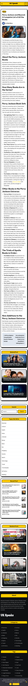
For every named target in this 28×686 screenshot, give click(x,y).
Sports (3, 457)
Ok (10, 684)
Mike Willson (10, 23)
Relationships (19, 659)
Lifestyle (4, 436)
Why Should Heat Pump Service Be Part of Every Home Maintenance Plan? (10, 498)
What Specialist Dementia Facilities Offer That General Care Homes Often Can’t (11, 511)
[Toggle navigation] (2, 4)
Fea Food (18, 665)
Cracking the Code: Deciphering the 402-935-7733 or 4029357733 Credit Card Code (13, 395)
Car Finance (6, 665)
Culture (4, 426)
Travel (3, 464)
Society (4, 454)
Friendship (5, 670)
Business (4, 423)
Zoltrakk (18, 673)
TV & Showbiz (5, 467)
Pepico (17, 657)
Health (3, 430)
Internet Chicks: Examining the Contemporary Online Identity (12, 379)
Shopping (4, 450)
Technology (5, 461)
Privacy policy (16, 684)
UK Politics (4, 471)
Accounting (19, 675)
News (4, 11)
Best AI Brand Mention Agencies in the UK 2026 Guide (10, 485)
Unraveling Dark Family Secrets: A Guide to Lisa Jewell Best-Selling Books (19, 339)
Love (17, 667)
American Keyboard (8, 667)
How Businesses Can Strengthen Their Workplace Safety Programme (11, 505)
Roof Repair (6, 662)
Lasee (4, 659)
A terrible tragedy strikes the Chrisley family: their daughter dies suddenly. (13, 365)
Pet (3, 447)
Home (3, 433)
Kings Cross (6, 675)
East (17, 662)
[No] (26, 682)
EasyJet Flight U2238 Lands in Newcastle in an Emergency (9, 491)
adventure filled (16, 181)
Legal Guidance (7, 673)
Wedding (4, 474)
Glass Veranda (19, 670)
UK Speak (13, 3)
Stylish (4, 657)
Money (3, 440)
